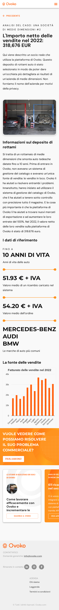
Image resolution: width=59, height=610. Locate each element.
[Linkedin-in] (26, 566)
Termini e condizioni (39, 591)
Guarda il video (22, 516)
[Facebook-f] (41, 566)
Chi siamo (34, 582)
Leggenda (34, 586)
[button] (55, 4)
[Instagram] (34, 566)
